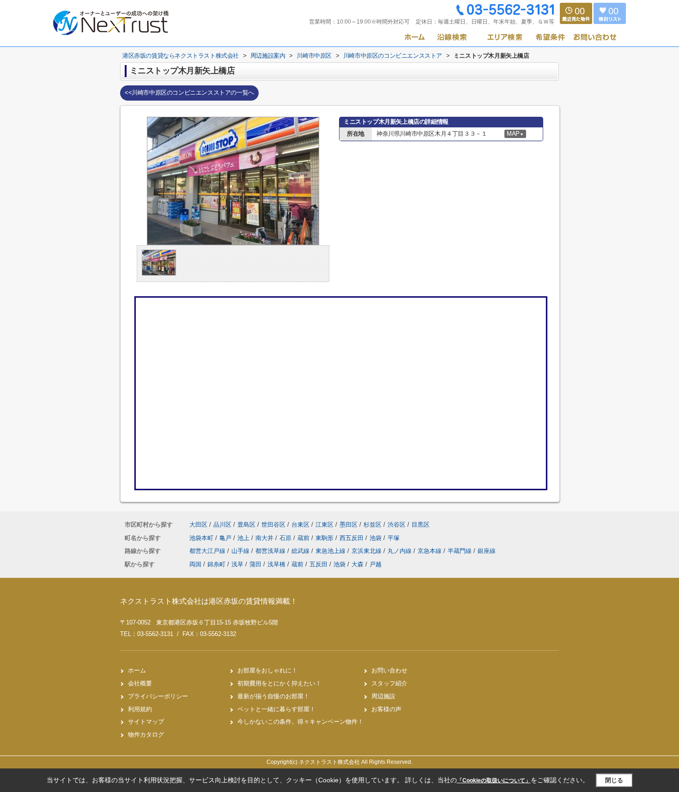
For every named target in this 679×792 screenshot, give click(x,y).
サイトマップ (146, 721)
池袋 (376, 537)
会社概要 (140, 683)
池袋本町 (202, 537)
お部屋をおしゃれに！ (267, 670)
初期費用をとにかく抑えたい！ (279, 683)
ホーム (137, 670)
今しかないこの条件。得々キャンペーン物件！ (300, 721)
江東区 (324, 524)
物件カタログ (146, 734)
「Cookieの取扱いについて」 (494, 780)
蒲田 (255, 564)
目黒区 (421, 524)
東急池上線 (331, 550)
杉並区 (373, 524)
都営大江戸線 (208, 550)
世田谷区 (273, 524)
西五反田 (352, 537)
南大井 (265, 537)
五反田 (318, 564)
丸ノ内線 (400, 550)
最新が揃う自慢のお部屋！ (273, 696)
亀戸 (226, 537)
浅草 (237, 564)
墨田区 (349, 524)
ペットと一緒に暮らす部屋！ (276, 709)
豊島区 (246, 524)
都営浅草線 (271, 550)
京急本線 (430, 550)
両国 (195, 564)
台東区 (300, 524)
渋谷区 (397, 524)
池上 (244, 537)
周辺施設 (383, 696)
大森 (358, 564)
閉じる (614, 780)
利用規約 (140, 709)
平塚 (394, 537)
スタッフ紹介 (389, 683)
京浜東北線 (367, 550)
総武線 (301, 550)
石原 (286, 537)
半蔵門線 (460, 550)
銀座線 (487, 550)
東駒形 (325, 537)
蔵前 (304, 537)
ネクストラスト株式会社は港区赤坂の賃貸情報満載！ (208, 601)
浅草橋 (276, 564)
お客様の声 (386, 709)
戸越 (376, 564)
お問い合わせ (389, 670)
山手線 (241, 550)
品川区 (222, 524)
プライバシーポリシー (158, 696)
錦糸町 (216, 564)
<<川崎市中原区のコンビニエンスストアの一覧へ (189, 92)
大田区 (198, 524)
